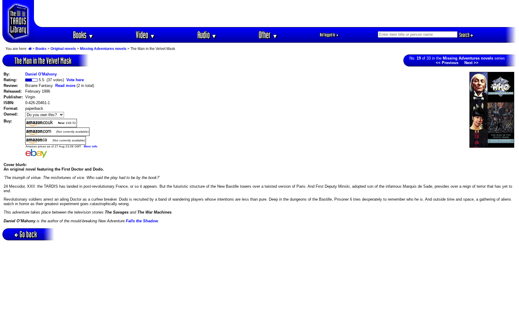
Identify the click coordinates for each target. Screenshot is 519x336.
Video (145, 34)
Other (268, 34)
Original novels (63, 49)
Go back (28, 234)
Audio (207, 34)
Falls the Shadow (142, 221)
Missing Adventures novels (103, 49)
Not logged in (329, 34)
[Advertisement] (275, 13)
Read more (65, 85)
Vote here (75, 80)
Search (464, 35)
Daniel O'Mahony (41, 74)
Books (83, 34)
